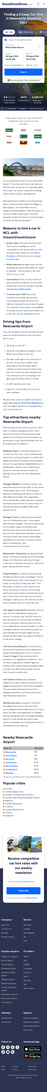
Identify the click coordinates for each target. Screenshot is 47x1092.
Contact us (29, 313)
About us (5, 925)
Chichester (11, 762)
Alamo (26, 956)
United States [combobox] (13, 65)
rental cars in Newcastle (19, 289)
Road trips (28, 1030)
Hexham (10, 773)
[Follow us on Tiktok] (3, 1052)
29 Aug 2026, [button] (32, 56)
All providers (29, 988)
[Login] (38, 4)
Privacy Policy (31, 898)
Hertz (26, 976)
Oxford (8, 812)
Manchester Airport (9, 994)
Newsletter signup (31, 1022)
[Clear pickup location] (39, 46)
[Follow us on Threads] (13, 1047)
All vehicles (6, 1022)
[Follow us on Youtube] (8, 1052)
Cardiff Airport (7, 964)
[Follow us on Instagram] (8, 1047)
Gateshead (11, 755)
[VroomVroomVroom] (17, 4)
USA (25, 941)
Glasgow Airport (8, 979)
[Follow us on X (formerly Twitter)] (17, 1047)
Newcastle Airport (9, 998)
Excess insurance (31, 1018)
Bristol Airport (7, 960)
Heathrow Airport (8, 983)
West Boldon (12, 766)
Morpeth (10, 759)
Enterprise (28, 968)
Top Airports (6, 1002)
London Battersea (13, 803)
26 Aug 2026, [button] (12, 56)
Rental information (31, 1026)
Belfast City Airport (9, 956)
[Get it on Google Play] (33, 1056)
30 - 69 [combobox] (31, 65)
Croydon (9, 806)
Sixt (25, 984)
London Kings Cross (14, 791)
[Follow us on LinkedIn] (13, 1052)
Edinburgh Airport (8, 968)
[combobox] (19, 47)
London (8, 789)
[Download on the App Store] (33, 1049)
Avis (25, 960)
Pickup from (8, 12)
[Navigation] (43, 3)
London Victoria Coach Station (19, 794)
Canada (27, 929)
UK (25, 937)
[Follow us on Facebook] (3, 1047)
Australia (27, 925)
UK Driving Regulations (32, 403)
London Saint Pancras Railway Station (22, 797)
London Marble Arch (14, 809)
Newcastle (11, 752)
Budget (27, 964)
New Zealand (29, 933)
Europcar (27, 972)
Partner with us (7, 937)
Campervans (28, 32)
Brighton (9, 800)
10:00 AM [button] (10, 59)
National (27, 980)
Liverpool (9, 815)
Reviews (4, 933)
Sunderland (11, 769)
